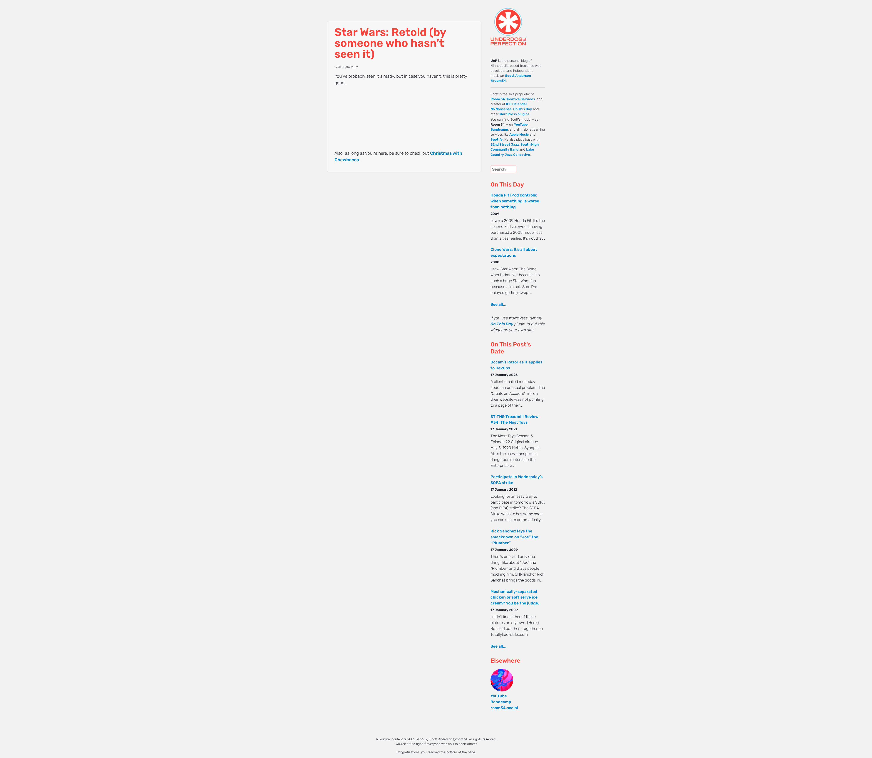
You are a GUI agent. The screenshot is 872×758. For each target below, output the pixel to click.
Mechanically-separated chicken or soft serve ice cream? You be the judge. (514, 597)
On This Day (522, 109)
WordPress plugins (514, 114)
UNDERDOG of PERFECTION (516, 22)
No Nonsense (501, 109)
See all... (498, 304)
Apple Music (519, 134)
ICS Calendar (516, 104)
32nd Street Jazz (504, 144)
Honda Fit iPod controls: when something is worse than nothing (514, 201)
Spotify (496, 139)
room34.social (504, 708)
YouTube (521, 124)
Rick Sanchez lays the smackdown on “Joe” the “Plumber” (514, 537)
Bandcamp (499, 129)
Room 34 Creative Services (512, 99)
